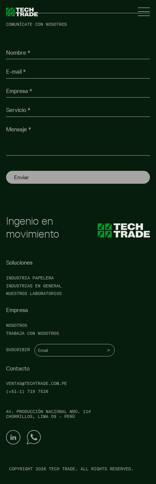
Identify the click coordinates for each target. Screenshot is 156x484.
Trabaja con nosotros (32, 333)
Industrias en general (34, 286)
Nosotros (16, 325)
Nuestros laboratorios (34, 293)
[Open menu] (144, 11)
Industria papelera (30, 278)
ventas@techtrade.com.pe (36, 383)
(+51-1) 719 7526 (27, 391)
